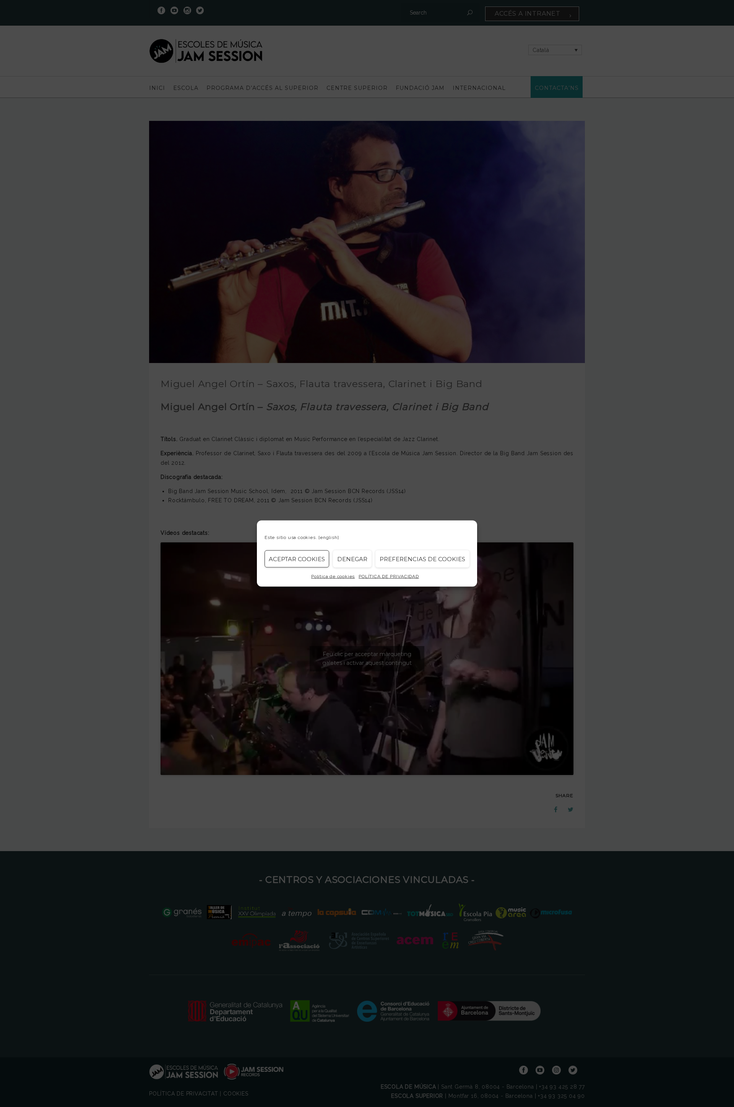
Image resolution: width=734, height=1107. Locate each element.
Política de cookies (333, 576)
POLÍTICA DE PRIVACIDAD (389, 576)
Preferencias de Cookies (422, 558)
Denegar (352, 558)
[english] (328, 537)
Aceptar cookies (297, 558)
